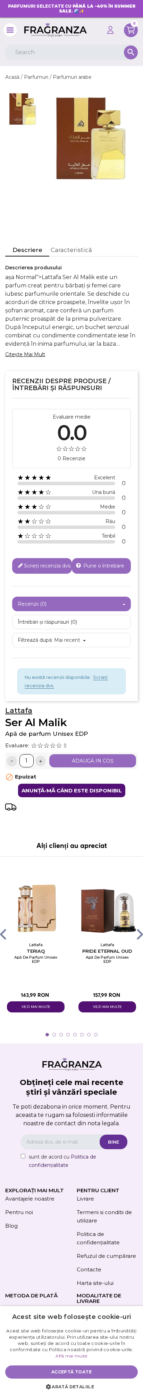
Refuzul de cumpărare (106, 1256)
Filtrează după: (35, 640)
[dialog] (71, 1351)
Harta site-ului (95, 1283)
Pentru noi (19, 1212)
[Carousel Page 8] (96, 1034)
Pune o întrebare (103, 566)
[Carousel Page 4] (68, 1034)
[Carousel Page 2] (54, 1034)
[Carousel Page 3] (61, 1034)
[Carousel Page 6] (82, 1034)
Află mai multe (71, 1355)
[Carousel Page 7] (89, 1034)
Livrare (85, 1198)
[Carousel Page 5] (75, 1034)
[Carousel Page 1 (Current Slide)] (47, 1034)
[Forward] (133, 934)
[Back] (9, 934)
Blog (11, 1225)
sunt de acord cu (62, 1161)
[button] (71, 1387)
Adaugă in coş (92, 761)
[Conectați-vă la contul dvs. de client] (110, 30)
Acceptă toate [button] (71, 1371)
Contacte (89, 1269)
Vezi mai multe (36, 1006)
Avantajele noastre (29, 1198)
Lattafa (18, 710)
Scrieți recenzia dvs (47, 566)
